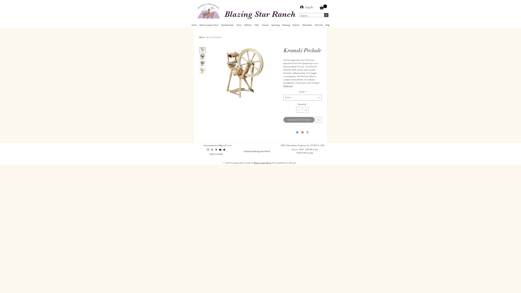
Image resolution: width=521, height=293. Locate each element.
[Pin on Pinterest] (302, 132)
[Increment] (306, 109)
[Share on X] (307, 132)
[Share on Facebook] (297, 132)
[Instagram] (208, 149)
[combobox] (302, 98)
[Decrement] (298, 109)
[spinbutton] (302, 109)
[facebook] (212, 149)
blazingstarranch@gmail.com (217, 145)
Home (202, 37)
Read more (288, 86)
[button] (323, 6)
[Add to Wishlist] (318, 120)
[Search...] (326, 15)
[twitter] (224, 149)
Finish (302, 91)
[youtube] (220, 149)
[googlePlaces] (216, 149)
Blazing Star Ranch (262, 163)
